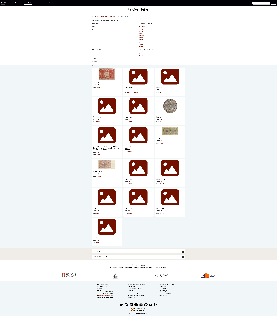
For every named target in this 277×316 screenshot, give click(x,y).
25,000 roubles (97, 171)
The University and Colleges (166, 284)
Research (45, 3)
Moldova (141, 37)
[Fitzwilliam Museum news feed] (155, 304)
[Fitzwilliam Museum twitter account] (121, 304)
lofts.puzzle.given (108, 297)
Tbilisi (140, 43)
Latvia (140, 33)
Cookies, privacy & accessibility (136, 288)
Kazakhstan (142, 31)
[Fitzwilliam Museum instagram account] (126, 304)
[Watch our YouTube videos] (150, 304)
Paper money (129, 88)
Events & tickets (19, 3)
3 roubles (159, 138)
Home (9, 3)
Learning (35, 3)
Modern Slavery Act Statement (136, 295)
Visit (13, 3)
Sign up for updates (138, 265)
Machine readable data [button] (100, 257)
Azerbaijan (141, 28)
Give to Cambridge (164, 288)
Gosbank (99, 87)
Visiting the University (164, 286)
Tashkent (141, 41)
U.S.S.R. (162, 92)
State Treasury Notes (133, 92)
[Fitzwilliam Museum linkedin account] (136, 304)
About (40, 3)
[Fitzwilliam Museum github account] (146, 304)
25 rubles (128, 146)
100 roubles (96, 82)
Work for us (131, 292)
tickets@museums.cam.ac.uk (105, 295)
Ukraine (141, 46)
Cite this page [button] (97, 251)
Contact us (130, 290)
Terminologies (112, 16)
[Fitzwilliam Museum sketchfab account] (141, 304)
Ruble (95, 238)
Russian (141, 54)
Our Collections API (133, 294)
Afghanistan (142, 26)
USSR (93, 52)
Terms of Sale (131, 297)
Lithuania (141, 35)
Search (273, 3)
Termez (141, 44)
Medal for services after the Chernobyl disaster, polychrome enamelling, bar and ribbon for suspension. (106, 148)
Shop (50, 3)
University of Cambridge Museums (136, 284)
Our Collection (28, 3)
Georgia (141, 30)
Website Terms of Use (133, 286)
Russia (141, 39)
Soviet (141, 55)
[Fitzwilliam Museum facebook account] (131, 304)
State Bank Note (164, 184)
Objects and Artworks (102, 16)
